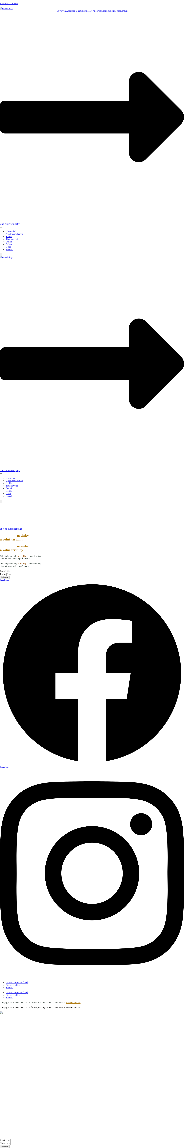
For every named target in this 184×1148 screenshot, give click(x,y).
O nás (117, 11)
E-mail (3, 571)
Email (3, 1140)
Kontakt (123, 11)
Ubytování (61, 11)
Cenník (104, 11)
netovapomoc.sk (73, 1002)
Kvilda (86, 11)
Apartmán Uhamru (74, 11)
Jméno (3, 574)
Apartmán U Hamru (9, 3)
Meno (3, 1143)
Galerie (111, 11)
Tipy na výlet (95, 11)
